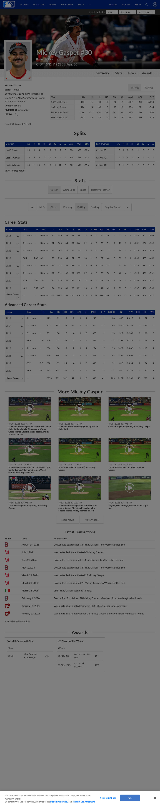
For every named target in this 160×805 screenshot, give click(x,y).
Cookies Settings (108, 797)
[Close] (155, 797)
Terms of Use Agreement (83, 801)
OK (129, 797)
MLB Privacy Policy (59, 801)
